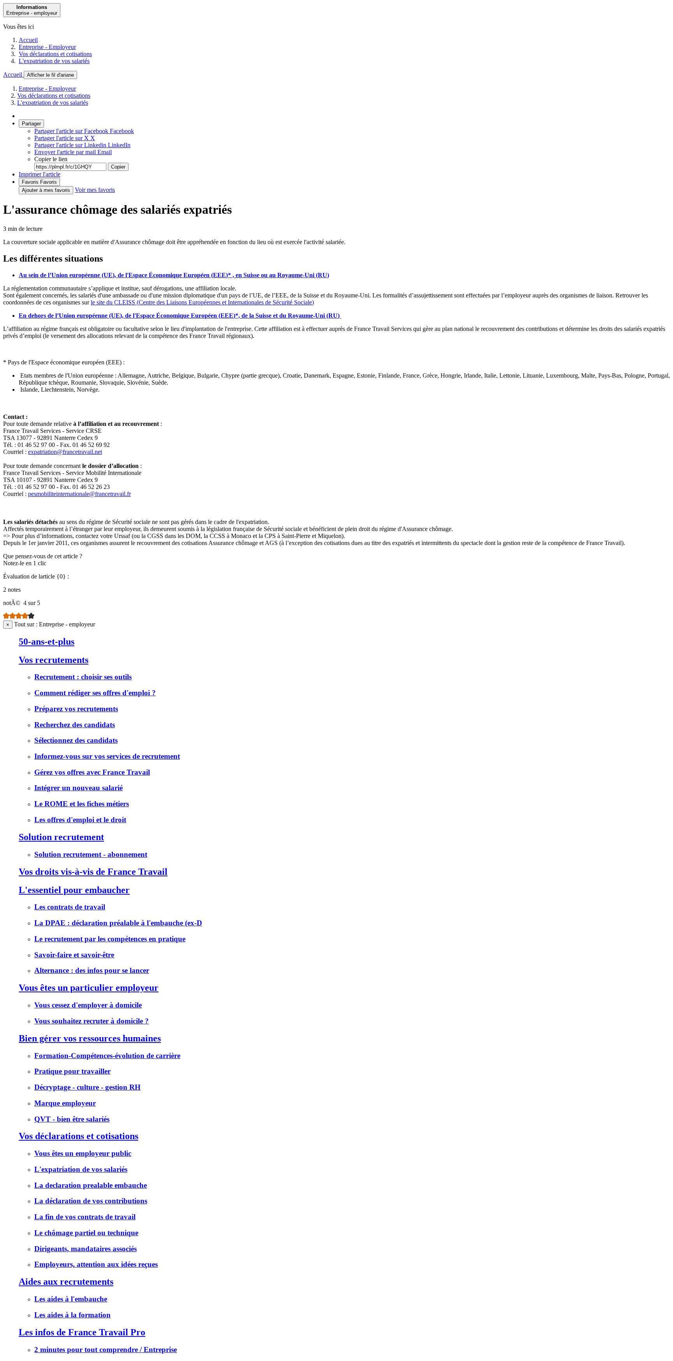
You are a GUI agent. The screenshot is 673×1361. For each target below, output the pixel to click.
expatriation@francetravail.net (65, 451)
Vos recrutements (53, 660)
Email (73, 152)
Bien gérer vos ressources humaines (90, 1038)
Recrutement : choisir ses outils (83, 677)
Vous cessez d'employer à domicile (88, 1005)
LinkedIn (82, 145)
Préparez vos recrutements (76, 709)
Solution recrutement (61, 837)
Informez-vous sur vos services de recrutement (107, 756)
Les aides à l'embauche (70, 1299)
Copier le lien (50, 159)
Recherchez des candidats (74, 725)
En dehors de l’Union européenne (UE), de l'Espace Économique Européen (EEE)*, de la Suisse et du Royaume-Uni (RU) (180, 315)
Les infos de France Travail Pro (82, 1332)
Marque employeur (65, 1103)
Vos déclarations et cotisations (55, 54)
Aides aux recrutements (66, 1282)
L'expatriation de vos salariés (54, 61)
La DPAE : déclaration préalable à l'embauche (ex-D (118, 923)
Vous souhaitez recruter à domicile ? (91, 1021)
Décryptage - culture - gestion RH (87, 1087)
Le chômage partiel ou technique (86, 1233)
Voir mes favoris (95, 189)
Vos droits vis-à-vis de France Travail (93, 872)
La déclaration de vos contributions (90, 1201)
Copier (118, 167)
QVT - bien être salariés (71, 1119)
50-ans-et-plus (46, 642)
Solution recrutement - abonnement (90, 854)
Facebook (84, 131)
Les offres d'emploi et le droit (80, 820)
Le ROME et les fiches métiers (81, 804)
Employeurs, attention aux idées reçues (96, 1264)
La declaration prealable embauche (90, 1185)
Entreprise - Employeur (47, 47)
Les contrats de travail (69, 907)
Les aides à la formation (72, 1315)
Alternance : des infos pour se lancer (91, 970)
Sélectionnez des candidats (76, 740)
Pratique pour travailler (72, 1071)
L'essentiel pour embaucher (74, 890)
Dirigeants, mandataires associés (85, 1249)
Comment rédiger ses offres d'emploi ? (95, 693)
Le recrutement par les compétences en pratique (109, 939)
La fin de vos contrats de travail (85, 1217)
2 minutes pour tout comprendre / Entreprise (105, 1349)
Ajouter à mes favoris (46, 190)
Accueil (28, 40)
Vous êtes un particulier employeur (89, 988)
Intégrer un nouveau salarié (78, 788)
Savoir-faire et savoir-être (74, 955)
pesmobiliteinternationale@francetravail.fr (79, 494)
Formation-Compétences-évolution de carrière (107, 1056)
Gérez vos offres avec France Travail (92, 772)
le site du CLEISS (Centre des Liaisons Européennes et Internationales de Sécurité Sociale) (202, 302)
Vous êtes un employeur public (82, 1153)
